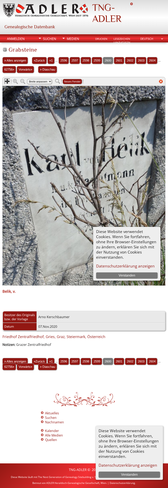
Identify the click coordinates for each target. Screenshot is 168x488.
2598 (86, 60)
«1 (51, 60)
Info (46, 45)
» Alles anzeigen (15, 60)
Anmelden (16, 39)
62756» (9, 69)
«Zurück (39, 60)
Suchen (49, 39)
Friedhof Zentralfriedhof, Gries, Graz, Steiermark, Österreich (53, 336)
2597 (75, 60)
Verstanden (129, 474)
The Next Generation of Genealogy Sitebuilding (64, 477)
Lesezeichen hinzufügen (122, 39)
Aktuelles (52, 413)
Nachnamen (54, 422)
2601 (119, 60)
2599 (97, 60)
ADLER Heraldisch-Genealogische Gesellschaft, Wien (76, 483)
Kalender (52, 431)
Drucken (101, 39)
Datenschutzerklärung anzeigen (128, 465)
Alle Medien (54, 435)
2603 (141, 60)
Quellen (51, 440)
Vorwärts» (25, 69)
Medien (73, 39)
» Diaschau (47, 69)
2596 (63, 60)
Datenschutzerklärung (122, 483)
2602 (130, 60)
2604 (152, 60)
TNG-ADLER (106, 13)
